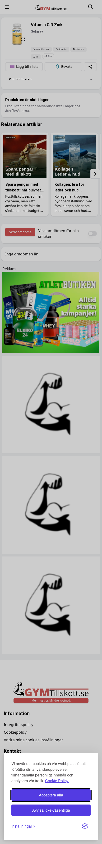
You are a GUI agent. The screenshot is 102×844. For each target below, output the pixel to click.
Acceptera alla (51, 795)
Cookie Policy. (57, 780)
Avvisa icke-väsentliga (51, 810)
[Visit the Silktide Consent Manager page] (85, 826)
